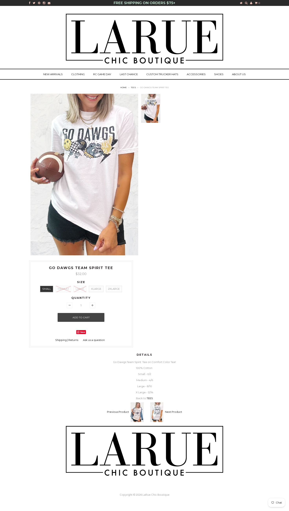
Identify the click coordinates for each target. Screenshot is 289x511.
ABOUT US (239, 74)
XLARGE (96, 288)
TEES (133, 87)
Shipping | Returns (66, 340)
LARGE (80, 288)
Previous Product (118, 412)
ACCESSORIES (196, 74)
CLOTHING (78, 74)
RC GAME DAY (102, 74)
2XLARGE (114, 288)
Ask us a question (94, 340)
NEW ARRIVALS (53, 74)
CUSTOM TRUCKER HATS (162, 74)
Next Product (173, 412)
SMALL (46, 288)
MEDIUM (63, 288)
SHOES (219, 74)
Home (123, 87)
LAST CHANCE (129, 74)
